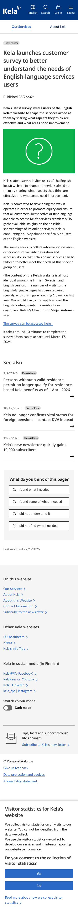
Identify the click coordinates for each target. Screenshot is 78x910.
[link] (21, 26)
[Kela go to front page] (12, 10)
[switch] (7, 708)
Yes (39, 873)
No (39, 885)
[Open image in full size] (39, 151)
